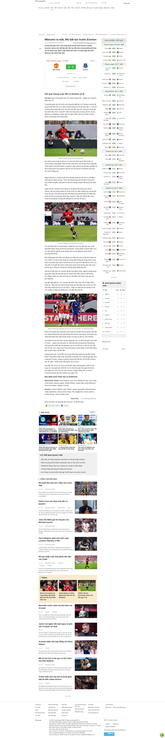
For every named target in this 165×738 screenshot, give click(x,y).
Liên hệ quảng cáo (93, 712)
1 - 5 (114, 253)
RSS (105, 720)
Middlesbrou (106, 104)
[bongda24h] (36, 8)
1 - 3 (114, 196)
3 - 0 (114, 159)
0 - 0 (114, 168)
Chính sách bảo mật (93, 710)
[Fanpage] (119, 720)
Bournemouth (105, 79)
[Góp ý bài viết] (40, 52)
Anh (52, 7)
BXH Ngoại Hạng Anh (102, 34)
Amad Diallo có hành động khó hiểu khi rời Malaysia (67, 595)
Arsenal (47, 612)
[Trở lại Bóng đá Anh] (40, 55)
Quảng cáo (116, 724)
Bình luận (89, 7)
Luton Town (122, 155)
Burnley (121, 139)
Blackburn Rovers (106, 113)
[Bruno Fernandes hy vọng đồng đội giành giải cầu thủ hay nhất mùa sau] (49, 585)
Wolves (107, 108)
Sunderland (106, 56)
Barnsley (106, 201)
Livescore (64, 715)
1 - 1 (114, 246)
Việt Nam (47, 7)
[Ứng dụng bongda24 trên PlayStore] (116, 707)
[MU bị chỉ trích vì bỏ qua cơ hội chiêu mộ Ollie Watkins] (86, 664)
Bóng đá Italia (52, 715)
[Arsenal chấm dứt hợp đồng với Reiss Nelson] (86, 647)
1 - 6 (114, 265)
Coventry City (105, 83)
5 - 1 (114, 176)
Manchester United (53, 405)
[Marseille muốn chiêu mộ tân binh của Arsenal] (86, 611)
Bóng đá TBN (52, 712)
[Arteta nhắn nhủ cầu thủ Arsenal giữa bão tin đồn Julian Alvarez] (86, 682)
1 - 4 (114, 213)
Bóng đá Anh (51, 707)
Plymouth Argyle (106, 260)
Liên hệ (107, 724)
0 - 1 (114, 217)
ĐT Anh (65, 34)
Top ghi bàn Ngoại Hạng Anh (118, 34)
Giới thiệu (90, 704)
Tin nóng (41, 7)
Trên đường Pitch (92, 3)
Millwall (121, 143)
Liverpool (106, 73)
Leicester (121, 228)
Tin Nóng (37, 707)
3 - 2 (114, 172)
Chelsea (107, 48)
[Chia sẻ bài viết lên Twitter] (40, 44)
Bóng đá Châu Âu (53, 710)
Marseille (54, 612)
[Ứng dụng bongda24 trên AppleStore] (122, 707)
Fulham (121, 56)
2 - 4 (114, 259)
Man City (121, 68)
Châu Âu (60, 7)
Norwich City (106, 139)
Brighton (121, 48)
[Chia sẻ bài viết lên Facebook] (40, 40)
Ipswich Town (61, 507)
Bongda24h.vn (122, 730)
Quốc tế (77, 7)
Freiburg (50, 565)
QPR (120, 112)
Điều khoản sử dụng (93, 707)
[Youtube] (127, 720)
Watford (107, 147)
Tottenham (60, 563)
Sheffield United (121, 128)
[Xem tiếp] (114, 335)
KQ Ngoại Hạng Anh (88, 34)
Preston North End (121, 134)
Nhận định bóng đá (67, 707)
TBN (55, 7)
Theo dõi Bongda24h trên (80, 43)
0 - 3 (114, 242)
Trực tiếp (37, 715)
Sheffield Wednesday (106, 233)
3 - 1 (114, 228)
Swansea (121, 101)
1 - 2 (114, 192)
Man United (106, 60)
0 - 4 (114, 182)
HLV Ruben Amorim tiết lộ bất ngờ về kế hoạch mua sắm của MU (63, 472)
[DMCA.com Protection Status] (109, 735)
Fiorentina (42, 565)
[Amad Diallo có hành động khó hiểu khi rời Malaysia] (68, 585)
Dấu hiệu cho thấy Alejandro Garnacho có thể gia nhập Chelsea (63, 459)
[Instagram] (123, 720)
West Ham (121, 147)
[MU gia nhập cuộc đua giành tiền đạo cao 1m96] (86, 562)
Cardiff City (106, 128)
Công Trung (74, 398)
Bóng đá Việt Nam (53, 704)
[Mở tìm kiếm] (116, 3)
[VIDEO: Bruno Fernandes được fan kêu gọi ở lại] (87, 585)
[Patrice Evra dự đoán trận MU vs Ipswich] (86, 507)
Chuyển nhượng (98, 7)
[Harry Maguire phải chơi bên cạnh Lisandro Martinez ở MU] (86, 544)
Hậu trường (65, 712)
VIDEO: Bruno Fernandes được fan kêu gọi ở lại (85, 595)
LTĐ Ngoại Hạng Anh (75, 34)
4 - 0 (114, 222)
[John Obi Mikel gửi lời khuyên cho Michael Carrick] (86, 525)
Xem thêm (68, 696)
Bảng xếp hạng (79, 711)
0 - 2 (114, 232)
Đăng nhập (127, 3)
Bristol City (106, 124)
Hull (69, 507)
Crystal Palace (107, 68)
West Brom (122, 104)
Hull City (121, 83)
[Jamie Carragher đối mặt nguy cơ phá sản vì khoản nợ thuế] (86, 629)
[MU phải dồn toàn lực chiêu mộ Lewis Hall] (86, 488)
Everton (66, 405)
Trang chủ (38, 704)
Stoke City (121, 108)
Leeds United (105, 52)
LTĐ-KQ (83, 7)
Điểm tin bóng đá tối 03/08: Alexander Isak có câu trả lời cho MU (63, 463)
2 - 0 (114, 155)
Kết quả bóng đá (79, 709)
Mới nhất (78, 3)
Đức (69, 7)
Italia (65, 7)
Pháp (72, 7)
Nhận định (107, 7)
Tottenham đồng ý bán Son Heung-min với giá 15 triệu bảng (61, 466)
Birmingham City (122, 96)
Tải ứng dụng (109, 704)
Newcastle (121, 87)
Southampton (105, 143)
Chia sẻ (123, 349)
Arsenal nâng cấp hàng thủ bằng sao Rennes (56, 469)
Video (112, 7)
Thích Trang (105, 349)
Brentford (121, 52)
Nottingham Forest (122, 74)
